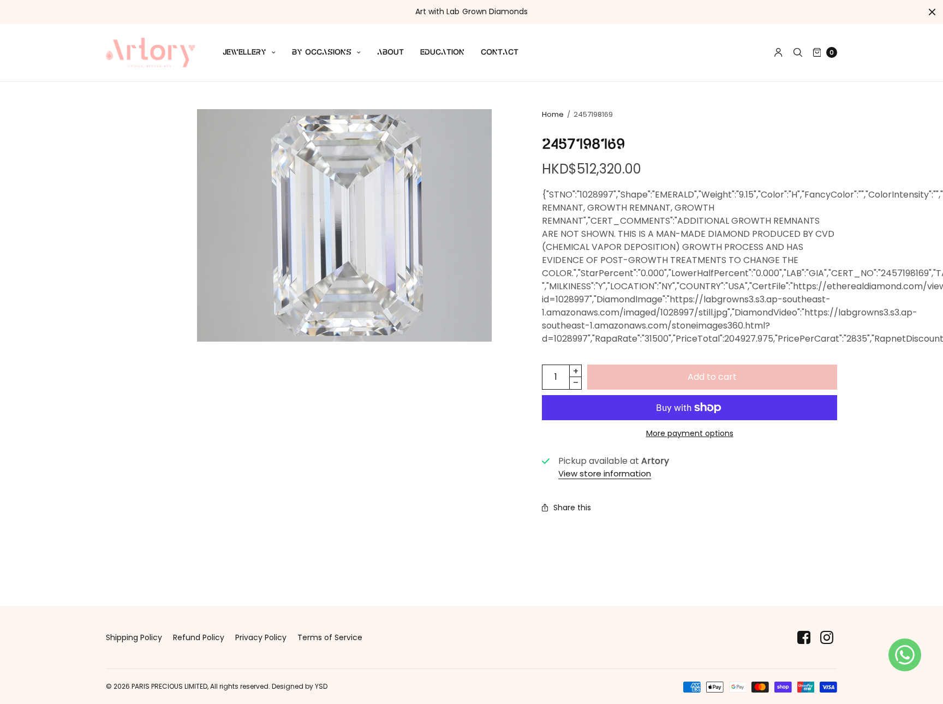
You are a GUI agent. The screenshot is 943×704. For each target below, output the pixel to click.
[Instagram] (826, 638)
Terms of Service (329, 637)
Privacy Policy (261, 637)
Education (442, 52)
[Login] (778, 52)
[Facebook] (803, 638)
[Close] (932, 12)
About (390, 52)
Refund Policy (198, 637)
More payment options (689, 433)
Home (553, 114)
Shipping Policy (134, 637)
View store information (604, 473)
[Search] (797, 52)
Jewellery (244, 52)
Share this (572, 507)
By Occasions (321, 52)
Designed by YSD (299, 686)
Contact (499, 52)
